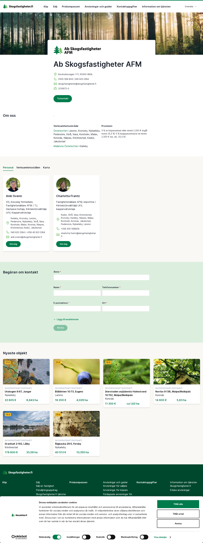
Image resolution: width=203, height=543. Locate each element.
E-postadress (61, 303)
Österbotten (60, 130)
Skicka (60, 327)
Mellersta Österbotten (65, 146)
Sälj (55, 6)
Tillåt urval (178, 514)
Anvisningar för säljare (115, 485)
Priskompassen (71, 6)
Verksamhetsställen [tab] (28, 167)
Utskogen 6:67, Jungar (18, 391)
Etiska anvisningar (180, 490)
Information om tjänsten (156, 6)
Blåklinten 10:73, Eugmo (69, 391)
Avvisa (178, 523)
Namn (57, 287)
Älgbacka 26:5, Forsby (68, 443)
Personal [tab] (8, 167)
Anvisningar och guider (98, 6)
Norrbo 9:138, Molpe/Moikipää (173, 391)
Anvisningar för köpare (115, 490)
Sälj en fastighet (45, 485)
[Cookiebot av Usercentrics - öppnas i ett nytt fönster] (19, 537)
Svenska (189, 6)
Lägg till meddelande (68, 319)
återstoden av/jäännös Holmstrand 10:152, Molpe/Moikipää (125, 393)
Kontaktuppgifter (127, 6)
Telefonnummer (111, 287)
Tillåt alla (178, 504)
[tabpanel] (101, 213)
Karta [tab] (46, 167)
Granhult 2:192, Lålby (17, 443)
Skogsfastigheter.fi (180, 485)
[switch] (86, 537)
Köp (46, 6)
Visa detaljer (160, 537)
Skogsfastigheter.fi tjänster (51, 494)
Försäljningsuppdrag (46, 490)
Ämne (57, 271)
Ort (104, 303)
